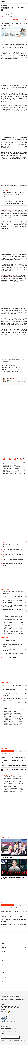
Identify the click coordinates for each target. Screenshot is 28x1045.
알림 (2, 985)
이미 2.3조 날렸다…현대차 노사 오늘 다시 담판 (13, 609)
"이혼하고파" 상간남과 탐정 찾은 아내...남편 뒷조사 (13, 203)
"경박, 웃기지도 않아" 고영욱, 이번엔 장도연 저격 (13, 201)
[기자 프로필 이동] (4, 380)
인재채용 (6, 1026)
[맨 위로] (25, 1039)
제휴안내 (6, 1031)
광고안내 (2, 1031)
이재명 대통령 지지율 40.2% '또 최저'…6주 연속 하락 (12, 754)
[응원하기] (13, 378)
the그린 (3, 951)
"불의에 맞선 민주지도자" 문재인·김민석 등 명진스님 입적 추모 (14, 765)
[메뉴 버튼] (25, 1)
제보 (2, 981)
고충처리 (2, 1033)
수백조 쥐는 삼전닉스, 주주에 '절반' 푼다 (11, 703)
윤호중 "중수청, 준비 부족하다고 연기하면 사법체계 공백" (13, 916)
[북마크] (25, 20)
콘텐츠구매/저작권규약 (13, 1031)
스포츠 (3, 968)
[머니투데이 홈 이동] (5, 993)
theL (3, 943)
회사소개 (2, 1026)
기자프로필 (4, 977)
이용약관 (14, 1028)
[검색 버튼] (23, 1)
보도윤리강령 (7, 1033)
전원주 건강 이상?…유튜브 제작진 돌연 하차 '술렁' (13, 192)
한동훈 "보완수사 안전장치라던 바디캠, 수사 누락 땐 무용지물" (14, 908)
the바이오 (4, 947)
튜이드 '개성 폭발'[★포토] (6, 857)
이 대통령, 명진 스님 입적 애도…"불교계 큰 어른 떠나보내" (13, 757)
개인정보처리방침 (12, 1026)
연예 (2, 964)
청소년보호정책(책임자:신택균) (6, 1028)
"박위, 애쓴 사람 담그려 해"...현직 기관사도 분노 (13, 559)
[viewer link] (25, 35)
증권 (2, 934)
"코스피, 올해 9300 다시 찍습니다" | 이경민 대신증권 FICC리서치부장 (13, 878)
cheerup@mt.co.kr (11, 380)
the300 (5, 5)
